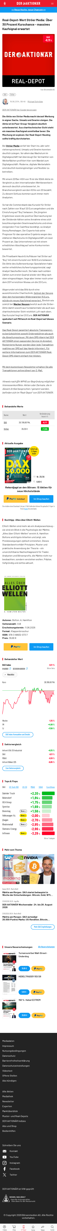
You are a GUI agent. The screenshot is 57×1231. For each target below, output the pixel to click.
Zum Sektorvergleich (13, 768)
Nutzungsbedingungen (14, 1050)
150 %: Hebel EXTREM (29, 999)
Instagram (15, 1162)
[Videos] (4, 1227)
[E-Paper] (23, 1227)
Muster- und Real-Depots (15, 1116)
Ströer (12, 94)
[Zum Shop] (14, 1227)
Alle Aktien (7, 1091)
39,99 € (24, 1015)
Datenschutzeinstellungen (16, 1065)
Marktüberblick (10, 1111)
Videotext (7, 1070)
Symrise (6, 806)
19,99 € (24, 968)
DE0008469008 (19, 668)
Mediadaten (8, 1040)
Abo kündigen (9, 1080)
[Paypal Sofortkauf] (16, 647)
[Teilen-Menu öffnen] (42, 1227)
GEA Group (7, 802)
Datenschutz (8, 1055)
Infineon (6, 833)
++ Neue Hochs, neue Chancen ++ (29, 9)
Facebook (15, 1168)
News (23, 811)
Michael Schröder (35, 101)
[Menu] (53, 3)
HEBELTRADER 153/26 (30, 976)
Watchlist (10, 674)
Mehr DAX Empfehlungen (42, 927)
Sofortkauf (21, 499)
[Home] (33, 1227)
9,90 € (24, 992)
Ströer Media (12, 145)
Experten (7, 1106)
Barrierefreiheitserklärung (16, 1060)
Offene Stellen (9, 1075)
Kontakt (14, 1151)
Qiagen (5, 819)
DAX (5, 94)
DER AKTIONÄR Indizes (14, 1121)
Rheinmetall (7, 824)
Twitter (13, 1174)
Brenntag (6, 811)
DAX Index (6, 665)
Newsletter (8, 1101)
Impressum (8, 1045)
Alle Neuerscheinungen (46, 947)
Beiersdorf (7, 797)
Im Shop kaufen (41, 498)
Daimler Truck (8, 793)
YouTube (14, 1156)
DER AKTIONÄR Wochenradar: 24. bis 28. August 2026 (27, 906)
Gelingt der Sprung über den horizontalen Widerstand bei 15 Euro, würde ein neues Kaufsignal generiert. (27, 297)
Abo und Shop (9, 1126)
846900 (5, 668)
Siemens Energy (9, 828)
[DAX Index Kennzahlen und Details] (28, 701)
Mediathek (7, 1096)
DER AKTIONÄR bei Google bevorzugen (19, 110)
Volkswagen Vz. (9, 815)
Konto (26, 509)
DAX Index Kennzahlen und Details (18, 734)
